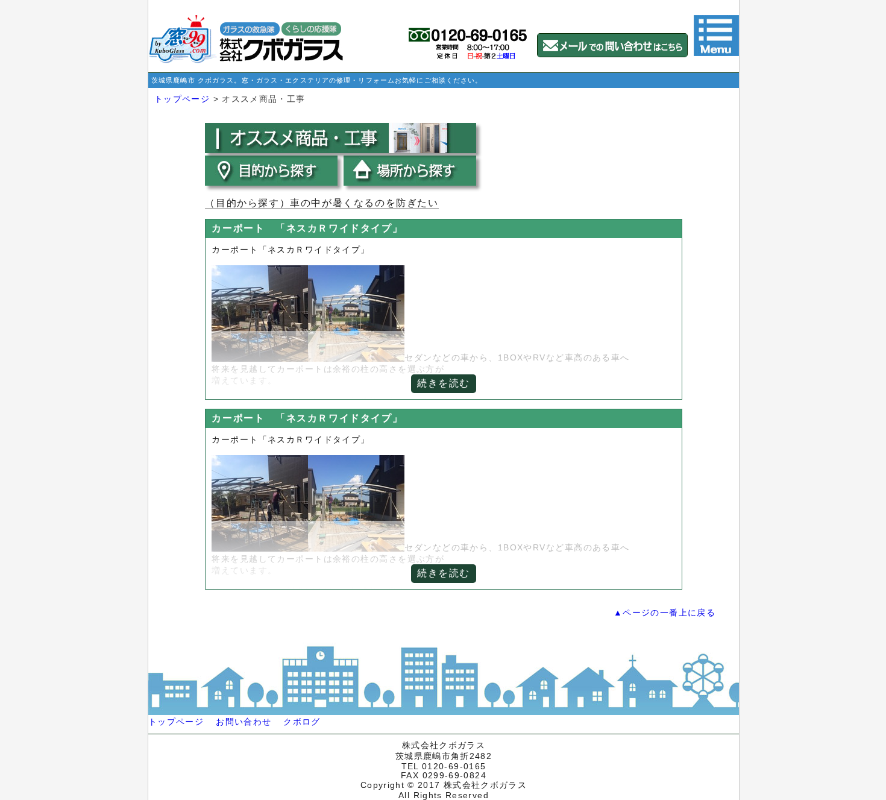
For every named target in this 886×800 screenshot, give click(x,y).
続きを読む (443, 383)
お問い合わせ (243, 721)
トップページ (182, 99)
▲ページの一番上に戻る (664, 612)
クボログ (301, 721)
